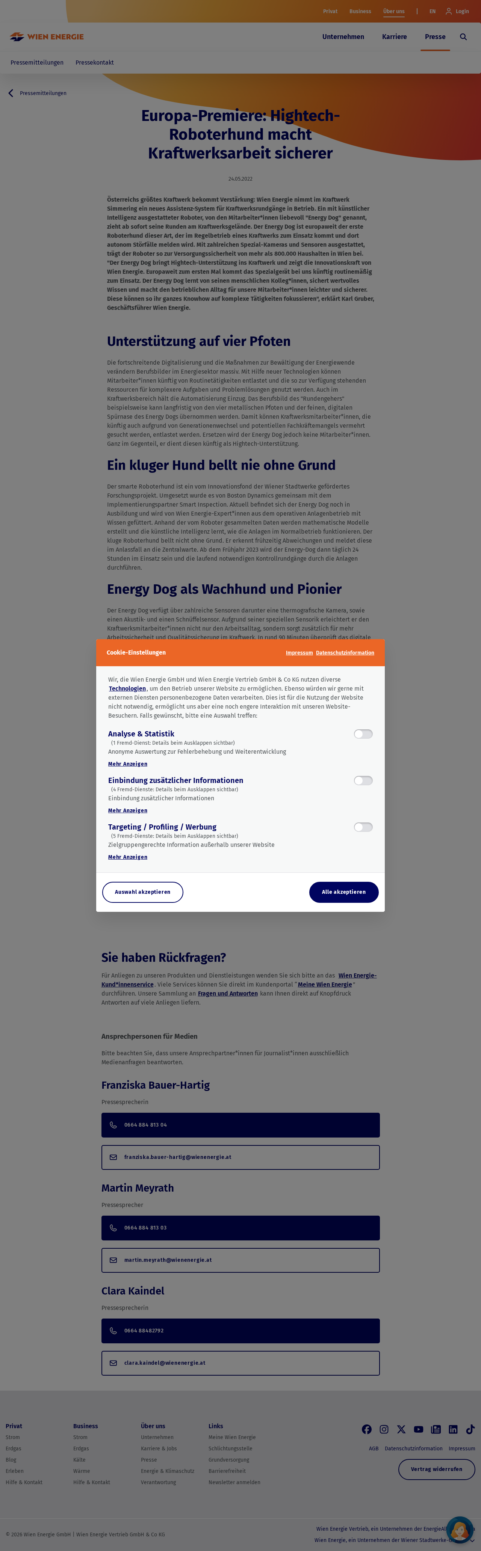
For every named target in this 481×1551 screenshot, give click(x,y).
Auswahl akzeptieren (143, 892)
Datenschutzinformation (345, 653)
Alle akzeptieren (344, 892)
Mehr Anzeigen (127, 764)
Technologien (127, 688)
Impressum (299, 653)
